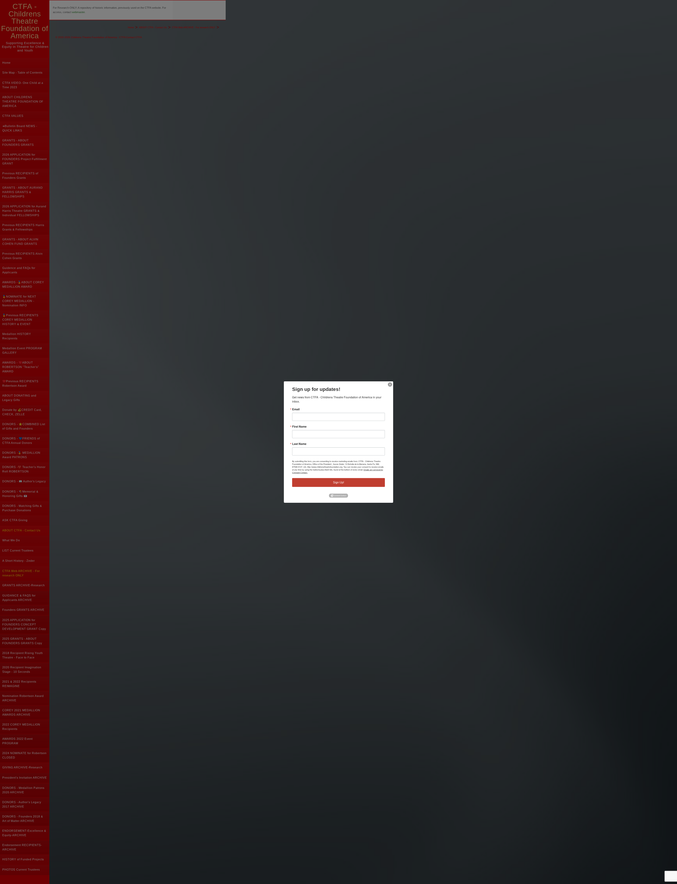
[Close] (390, 384)
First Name (299, 426)
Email (296, 409)
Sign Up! (338, 482)
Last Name (299, 443)
